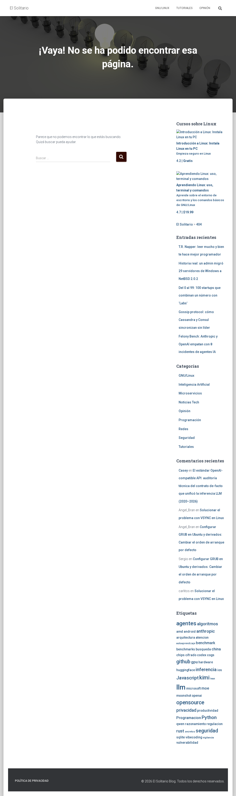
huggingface (185, 670)
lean (212, 678)
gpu (194, 662)
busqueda (203, 649)
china (216, 649)
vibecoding (194, 737)
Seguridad (187, 438)
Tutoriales (184, 8)
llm (181, 687)
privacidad (186, 710)
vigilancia (208, 737)
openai (197, 695)
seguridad (207, 731)
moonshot (183, 695)
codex (201, 655)
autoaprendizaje (185, 643)
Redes (183, 429)
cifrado (190, 655)
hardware (205, 662)
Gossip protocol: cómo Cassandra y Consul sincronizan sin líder (196, 319)
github (183, 661)
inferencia (206, 669)
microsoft (193, 688)
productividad (207, 710)
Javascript (187, 678)
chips (180, 655)
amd (179, 631)
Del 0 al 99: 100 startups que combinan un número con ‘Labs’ (200, 295)
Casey (183, 470)
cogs (210, 655)
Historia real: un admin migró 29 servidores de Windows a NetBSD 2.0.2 (201, 271)
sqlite (180, 737)
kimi (204, 677)
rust (180, 731)
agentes (186, 623)
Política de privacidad (32, 780)
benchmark (205, 643)
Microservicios (190, 393)
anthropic (205, 631)
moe (205, 688)
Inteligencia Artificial (194, 384)
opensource (190, 702)
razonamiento (195, 724)
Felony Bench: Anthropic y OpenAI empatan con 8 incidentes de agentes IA (198, 344)
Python (209, 717)
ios (219, 670)
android (190, 631)
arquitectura (185, 637)
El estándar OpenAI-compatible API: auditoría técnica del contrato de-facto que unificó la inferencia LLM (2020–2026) (201, 486)
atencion (202, 637)
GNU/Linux (162, 8)
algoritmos (207, 623)
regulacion (214, 724)
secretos (190, 731)
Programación (190, 420)
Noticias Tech (189, 402)
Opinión (204, 8)
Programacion (188, 718)
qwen (180, 724)
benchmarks (185, 649)
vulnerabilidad (187, 742)
